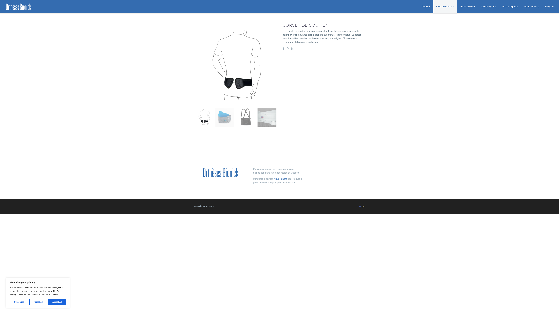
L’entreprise (488, 6)
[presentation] (198, 64)
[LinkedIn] (292, 48)
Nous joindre (531, 6)
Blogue (549, 6)
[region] (38, 293)
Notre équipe (510, 6)
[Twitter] (288, 48)
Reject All (38, 302)
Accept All (57, 302)
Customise (19, 302)
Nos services (468, 6)
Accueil (426, 6)
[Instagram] (364, 207)
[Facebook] (284, 48)
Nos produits (444, 6)
